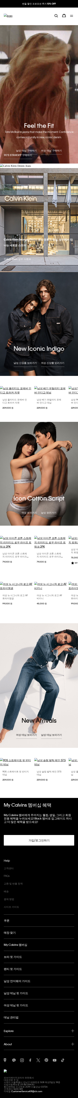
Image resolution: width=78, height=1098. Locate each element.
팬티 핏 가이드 (13, 969)
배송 (6, 891)
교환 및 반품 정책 (13, 883)
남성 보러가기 (48, 512)
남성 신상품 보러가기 (25, 362)
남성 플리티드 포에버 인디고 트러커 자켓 (14, 401)
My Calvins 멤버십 (15, 945)
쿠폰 (6, 920)
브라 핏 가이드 (13, 957)
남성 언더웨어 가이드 (17, 981)
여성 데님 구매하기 (51, 150)
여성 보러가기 (29, 512)
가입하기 (39, 7)
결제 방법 (9, 899)
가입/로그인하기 (39, 840)
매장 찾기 (10, 932)
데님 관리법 (11, 1017)
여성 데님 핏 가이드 (16, 1005)
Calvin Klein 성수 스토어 (17, 259)
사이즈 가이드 (11, 906)
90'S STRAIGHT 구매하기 (18, 155)
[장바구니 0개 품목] (64, 18)
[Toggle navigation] (72, 18)
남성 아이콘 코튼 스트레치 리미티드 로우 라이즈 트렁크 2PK (14, 556)
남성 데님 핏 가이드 (16, 993)
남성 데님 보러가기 (51, 734)
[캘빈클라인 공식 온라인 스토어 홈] (8, 18)
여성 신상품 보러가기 (52, 362)
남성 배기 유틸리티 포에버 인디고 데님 (49, 401)
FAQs (7, 875)
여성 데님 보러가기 (26, 734)
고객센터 (9, 868)
